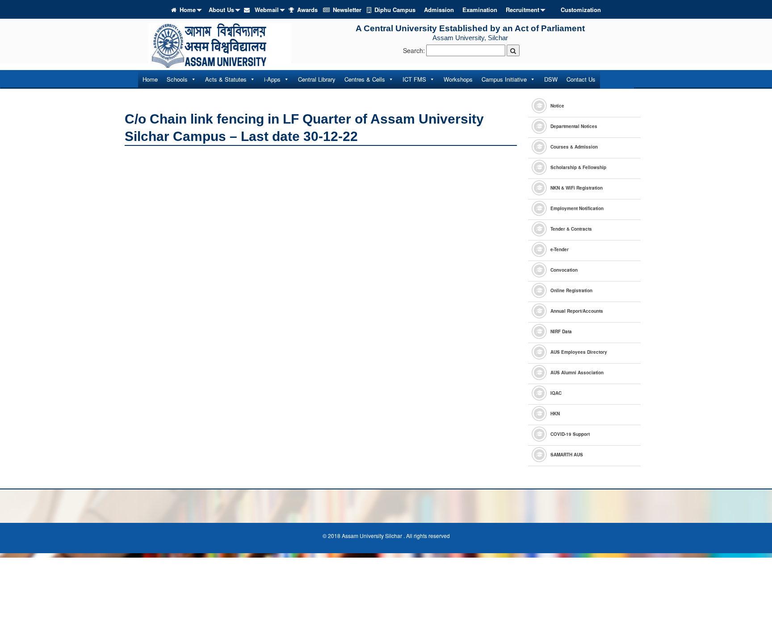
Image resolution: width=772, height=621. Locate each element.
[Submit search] (513, 50)
